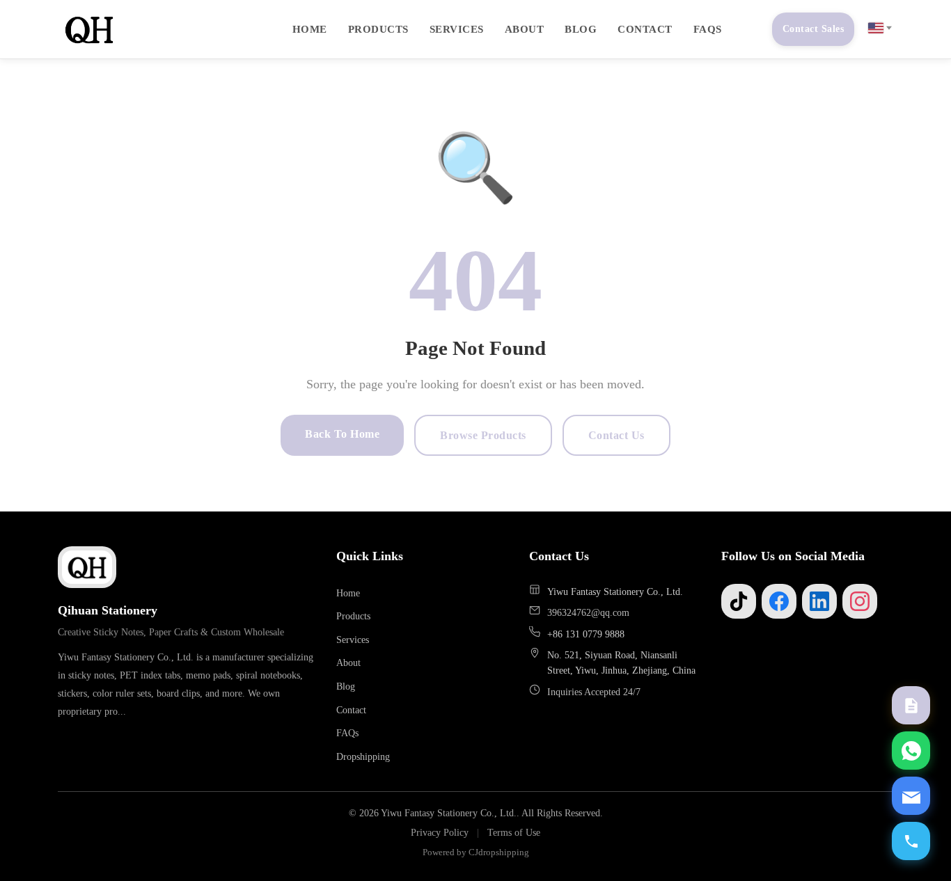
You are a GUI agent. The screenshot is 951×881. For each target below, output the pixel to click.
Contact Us (616, 435)
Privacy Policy (440, 832)
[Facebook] (779, 601)
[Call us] (911, 841)
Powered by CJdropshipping (476, 852)
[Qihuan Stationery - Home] (89, 29)
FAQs (707, 29)
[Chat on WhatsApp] (911, 750)
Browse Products (483, 435)
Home (309, 29)
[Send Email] (911, 796)
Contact (645, 29)
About (524, 29)
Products (378, 29)
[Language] (879, 27)
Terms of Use (513, 832)
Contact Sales (813, 29)
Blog (581, 29)
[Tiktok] (738, 601)
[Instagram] (859, 601)
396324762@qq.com (588, 612)
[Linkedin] (819, 601)
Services (457, 29)
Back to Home (342, 434)
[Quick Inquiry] (911, 705)
